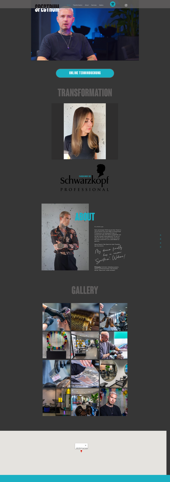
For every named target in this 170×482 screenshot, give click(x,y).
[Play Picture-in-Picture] (133, 58)
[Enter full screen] (136, 58)
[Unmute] (36, 58)
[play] (115, 156)
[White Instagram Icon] (126, 5)
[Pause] (33, 58)
